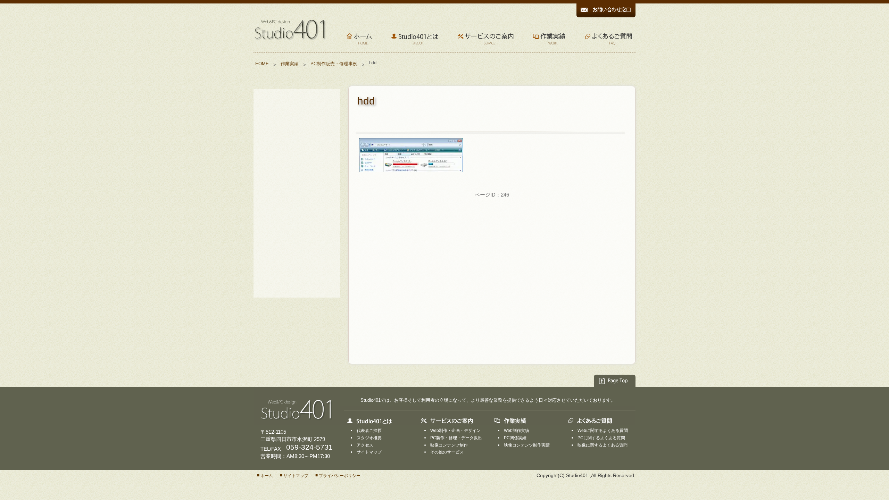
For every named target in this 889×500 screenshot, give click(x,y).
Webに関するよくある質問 (603, 430)
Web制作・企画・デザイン (455, 430)
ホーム (266, 475)
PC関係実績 (515, 437)
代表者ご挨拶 (369, 430)
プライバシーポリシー (339, 475)
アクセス (365, 444)
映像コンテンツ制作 (449, 444)
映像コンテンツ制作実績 (527, 444)
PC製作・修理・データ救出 (456, 437)
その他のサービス (447, 452)
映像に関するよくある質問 (603, 444)
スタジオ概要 (369, 437)
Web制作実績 (516, 430)
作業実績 (290, 63)
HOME (262, 63)
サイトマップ (369, 452)
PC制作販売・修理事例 (333, 63)
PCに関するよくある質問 (601, 437)
